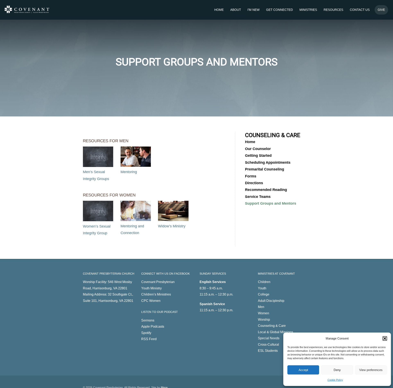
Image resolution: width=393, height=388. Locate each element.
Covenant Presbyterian (158, 282)
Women (263, 313)
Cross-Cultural (268, 344)
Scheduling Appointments (267, 162)
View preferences (371, 370)
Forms (250, 176)
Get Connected (279, 9)
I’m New (253, 9)
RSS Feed (149, 339)
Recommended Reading (266, 190)
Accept (303, 370)
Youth (262, 288)
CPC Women (150, 300)
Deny (337, 370)
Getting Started (258, 155)
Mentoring (129, 172)
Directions (254, 183)
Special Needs (268, 338)
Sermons (147, 320)
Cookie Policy (335, 380)
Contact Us (360, 9)
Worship (264, 319)
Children (264, 282)
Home (219, 9)
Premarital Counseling (264, 169)
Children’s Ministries (156, 294)
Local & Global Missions (275, 332)
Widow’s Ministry (171, 226)
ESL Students (268, 350)
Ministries (308, 9)
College (263, 294)
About (235, 9)
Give (381, 9)
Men (261, 307)
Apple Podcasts (152, 326)
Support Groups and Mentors (270, 203)
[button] (385, 338)
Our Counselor (258, 149)
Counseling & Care (272, 325)
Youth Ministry (151, 288)
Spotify (146, 333)
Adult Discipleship (271, 300)
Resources (333, 9)
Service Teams (258, 197)
